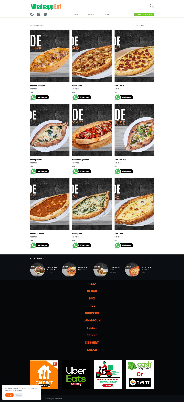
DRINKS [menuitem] (92, 335)
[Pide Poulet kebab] (49, 56)
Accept (9, 395)
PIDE (31, 92)
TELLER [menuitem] (92, 328)
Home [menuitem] (76, 14)
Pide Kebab (77, 85)
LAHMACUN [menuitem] (92, 320)
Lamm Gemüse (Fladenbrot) (52, 268)
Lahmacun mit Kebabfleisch (83, 268)
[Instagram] (38, 14)
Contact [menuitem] (107, 14)
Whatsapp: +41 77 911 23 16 (144, 14)
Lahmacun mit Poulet (115, 268)
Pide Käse (119, 233)
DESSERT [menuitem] (92, 342)
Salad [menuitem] (92, 350)
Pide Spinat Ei (36, 159)
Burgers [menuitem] (92, 313)
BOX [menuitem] (92, 298)
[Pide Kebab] (92, 56)
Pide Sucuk (119, 85)
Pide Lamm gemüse (80, 159)
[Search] (152, 5)
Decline (18, 395)
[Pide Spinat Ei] (49, 130)
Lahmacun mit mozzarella (146, 268)
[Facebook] (32, 14)
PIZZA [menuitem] (92, 283)
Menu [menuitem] (90, 14)
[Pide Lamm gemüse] (92, 130)
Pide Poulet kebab (37, 85)
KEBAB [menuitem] (92, 291)
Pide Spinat (77, 233)
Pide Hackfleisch (37, 233)
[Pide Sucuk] (134, 56)
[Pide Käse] (134, 204)
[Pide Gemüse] (134, 130)
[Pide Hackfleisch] (49, 204)
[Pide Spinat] (92, 204)
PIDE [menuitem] (92, 305)
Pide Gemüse (120, 159)
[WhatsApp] (45, 14)
